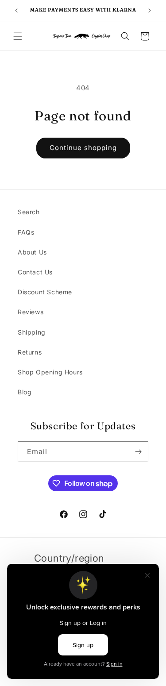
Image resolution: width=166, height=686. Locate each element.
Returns (30, 352)
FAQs (26, 232)
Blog (24, 392)
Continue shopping (83, 147)
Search (29, 212)
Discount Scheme (45, 292)
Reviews (30, 312)
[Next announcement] (149, 10)
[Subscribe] (138, 451)
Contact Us (35, 272)
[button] (17, 36)
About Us (32, 252)
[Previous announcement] (16, 10)
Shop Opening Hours (50, 372)
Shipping (32, 332)
